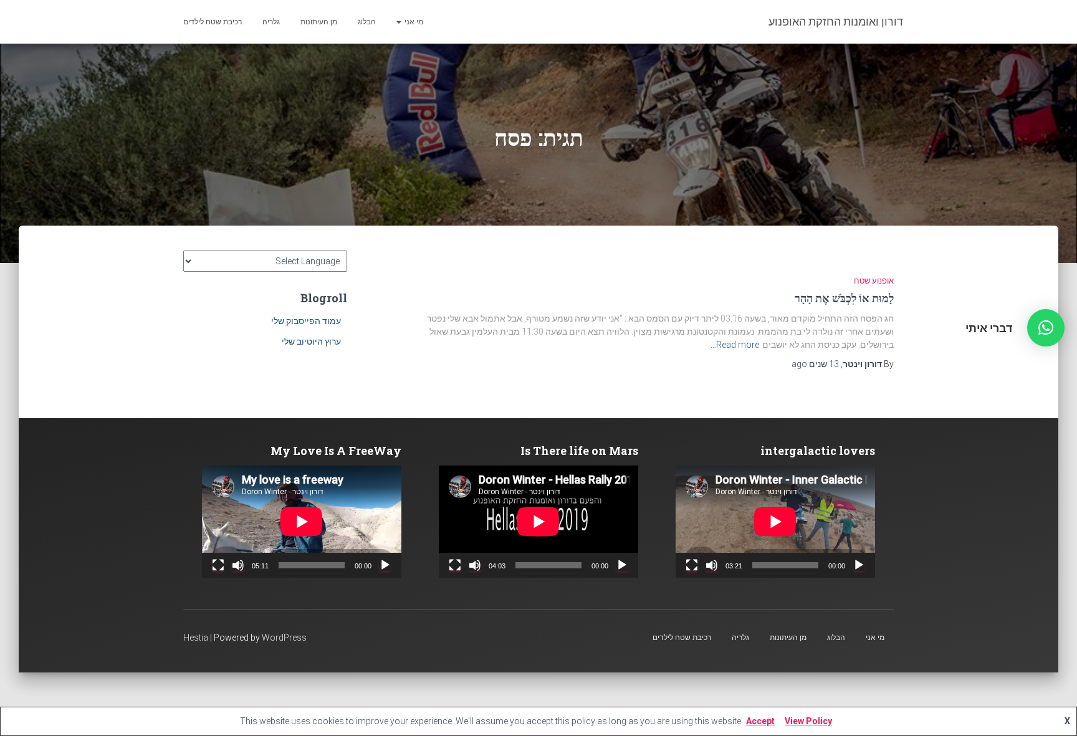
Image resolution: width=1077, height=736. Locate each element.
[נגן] (859, 565)
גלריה (271, 21)
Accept (760, 721)
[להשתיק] (712, 565)
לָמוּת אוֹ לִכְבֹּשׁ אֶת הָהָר (844, 297)
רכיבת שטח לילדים (212, 21)
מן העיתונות (318, 21)
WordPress (284, 638)
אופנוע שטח (874, 280)
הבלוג (367, 21)
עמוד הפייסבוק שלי (306, 321)
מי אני (413, 21)
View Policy (808, 721)
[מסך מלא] (692, 565)
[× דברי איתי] (1046, 327)
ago (815, 364)
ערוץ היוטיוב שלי (311, 341)
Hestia (195, 638)
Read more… (735, 345)
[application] (775, 522)
